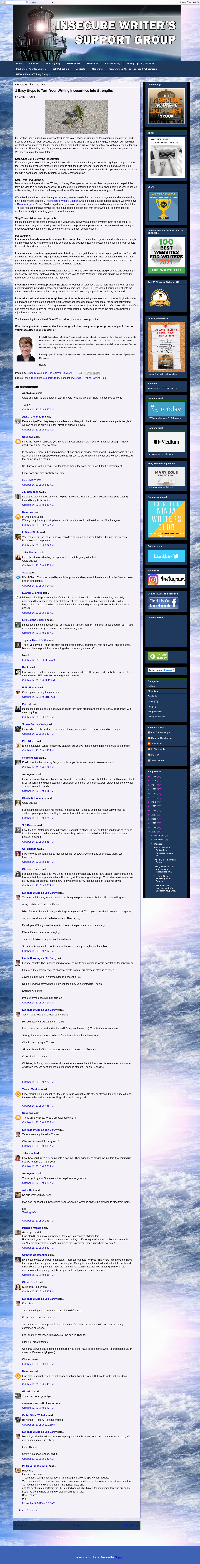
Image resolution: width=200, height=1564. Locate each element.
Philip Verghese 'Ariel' (35, 1466)
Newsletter (92, 63)
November (159, 839)
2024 (154, 785)
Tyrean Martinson (32, 1089)
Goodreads (79, 347)
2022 (154, 793)
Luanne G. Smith (32, 593)
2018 (154, 810)
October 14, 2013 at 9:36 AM (38, 633)
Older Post (131, 1525)
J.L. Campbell (30, 492)
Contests (80, 69)
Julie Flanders (30, 552)
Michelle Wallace (32, 1227)
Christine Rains (31, 869)
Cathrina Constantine (35, 1255)
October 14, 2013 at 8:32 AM (38, 545)
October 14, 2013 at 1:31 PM (38, 733)
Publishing (153, 696)
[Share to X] (92, 373)
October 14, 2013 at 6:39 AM (38, 484)
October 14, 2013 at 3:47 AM (38, 409)
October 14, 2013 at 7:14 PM (38, 1002)
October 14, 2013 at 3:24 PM (38, 818)
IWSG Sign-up (53, 63)
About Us (34, 63)
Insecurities (66, 378)
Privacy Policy (112, 63)
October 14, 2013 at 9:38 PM (38, 1122)
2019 (154, 806)
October (158, 844)
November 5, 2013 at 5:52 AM (38, 1503)
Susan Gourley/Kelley (35, 724)
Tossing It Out (29, 1212)
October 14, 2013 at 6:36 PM (38, 861)
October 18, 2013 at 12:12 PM (38, 1424)
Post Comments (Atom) (84, 1537)
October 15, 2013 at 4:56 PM (38, 1275)
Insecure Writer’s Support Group (68, 201)
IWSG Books (73, 63)
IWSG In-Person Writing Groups (33, 74)
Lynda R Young (82, 378)
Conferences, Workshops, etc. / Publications (133, 69)
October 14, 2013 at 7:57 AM (38, 525)
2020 (154, 802)
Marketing (97, 69)
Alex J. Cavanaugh (33, 416)
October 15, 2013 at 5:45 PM (38, 1291)
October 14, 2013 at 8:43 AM (38, 565)
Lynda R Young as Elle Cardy (39, 892)
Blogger (119, 1557)
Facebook (68, 347)
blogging (152, 706)
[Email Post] (80, 373)
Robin (25, 667)
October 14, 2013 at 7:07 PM (38, 951)
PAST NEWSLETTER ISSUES (162, 388)
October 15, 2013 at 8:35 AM (38, 1166)
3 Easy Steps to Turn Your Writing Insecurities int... (163, 869)
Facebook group (26, 204)
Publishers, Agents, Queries (31, 69)
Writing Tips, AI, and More (140, 63)
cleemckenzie (30, 757)
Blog (54, 347)
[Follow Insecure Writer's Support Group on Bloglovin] (161, 671)
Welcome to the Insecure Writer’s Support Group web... (165, 888)
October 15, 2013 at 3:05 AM (38, 1146)
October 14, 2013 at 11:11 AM (38, 680)
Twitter (60, 347)
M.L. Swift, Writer (31, 480)
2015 (154, 823)
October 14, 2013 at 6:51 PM (38, 885)
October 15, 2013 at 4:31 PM (38, 1247)
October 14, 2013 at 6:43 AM (38, 505)
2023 (154, 789)
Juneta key (156, 743)
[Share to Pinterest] (98, 373)
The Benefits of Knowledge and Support (162, 879)
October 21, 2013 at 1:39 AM (38, 1458)
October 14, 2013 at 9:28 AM (38, 612)
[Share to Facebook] (95, 373)
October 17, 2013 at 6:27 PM (38, 1408)
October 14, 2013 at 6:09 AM (38, 429)
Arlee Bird (28, 1190)
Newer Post (23, 1525)
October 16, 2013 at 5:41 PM (38, 1384)
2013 (154, 831)
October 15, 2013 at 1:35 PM (38, 1220)
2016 (154, 819)
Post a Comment (28, 1510)
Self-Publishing (60, 69)
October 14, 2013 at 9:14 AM (38, 585)
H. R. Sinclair (29, 687)
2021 (154, 797)
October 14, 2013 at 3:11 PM (37, 791)
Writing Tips (99, 378)
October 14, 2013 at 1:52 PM (38, 767)
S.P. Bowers (29, 825)
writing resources (156, 716)
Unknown (28, 437)
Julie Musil (28, 1153)
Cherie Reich (30, 1282)
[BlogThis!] (89, 373)
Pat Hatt (27, 704)
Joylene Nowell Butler (35, 640)
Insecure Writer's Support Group (41, 378)
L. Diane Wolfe (30, 532)
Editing (151, 686)
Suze (25, 572)
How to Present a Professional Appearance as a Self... (163, 851)
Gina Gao (27, 1391)
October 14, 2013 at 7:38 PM (38, 1105)
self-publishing (155, 711)
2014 (154, 827)
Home (19, 63)
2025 (154, 780)
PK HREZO (28, 741)
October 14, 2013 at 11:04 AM (38, 660)
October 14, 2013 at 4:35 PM (38, 841)
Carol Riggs (29, 849)
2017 (154, 814)
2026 (154, 776)
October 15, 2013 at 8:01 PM (38, 1364)
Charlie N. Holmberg (34, 798)
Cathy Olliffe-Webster (34, 1415)
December (159, 835)
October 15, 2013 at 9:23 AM (38, 1183)
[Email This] (86, 373)
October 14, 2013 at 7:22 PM (38, 1082)
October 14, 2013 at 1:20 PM (38, 717)
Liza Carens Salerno (34, 620)
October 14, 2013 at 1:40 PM (38, 750)
